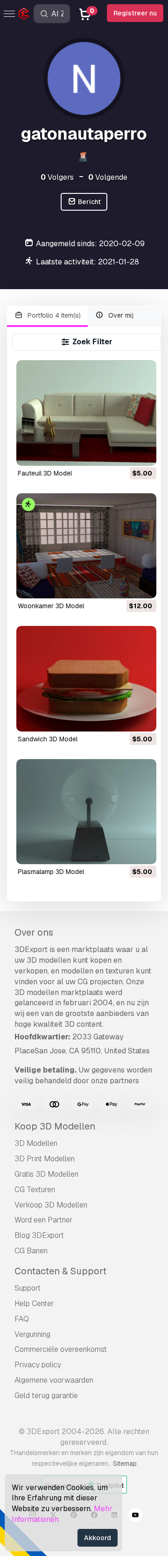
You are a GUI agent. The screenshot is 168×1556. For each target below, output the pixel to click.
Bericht (89, 202)
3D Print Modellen (44, 1159)
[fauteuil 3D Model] (86, 412)
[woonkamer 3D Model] (86, 545)
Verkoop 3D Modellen (50, 1205)
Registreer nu (135, 13)
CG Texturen (34, 1189)
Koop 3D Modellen (54, 1126)
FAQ (21, 1319)
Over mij (119, 315)
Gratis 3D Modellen (46, 1174)
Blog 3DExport (39, 1235)
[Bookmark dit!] (142, 453)
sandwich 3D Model (47, 739)
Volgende (107, 177)
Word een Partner (43, 1220)
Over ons (33, 932)
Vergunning (32, 1334)
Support (27, 1288)
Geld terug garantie (46, 1395)
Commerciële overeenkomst (60, 1349)
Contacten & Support (60, 1271)
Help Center (34, 1303)
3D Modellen (35, 1143)
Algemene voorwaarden (53, 1380)
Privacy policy (37, 1365)
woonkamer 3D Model (51, 606)
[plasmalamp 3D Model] (86, 811)
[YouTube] (135, 1516)
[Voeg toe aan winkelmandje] (123, 453)
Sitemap (125, 1463)
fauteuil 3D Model (45, 473)
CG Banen (31, 1251)
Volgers (57, 177)
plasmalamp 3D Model (51, 871)
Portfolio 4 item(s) (53, 315)
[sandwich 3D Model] (86, 678)
